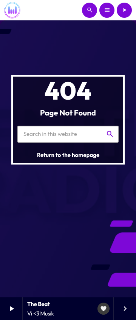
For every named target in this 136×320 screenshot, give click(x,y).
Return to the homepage (68, 154)
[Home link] (12, 10)
